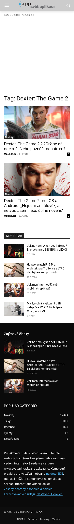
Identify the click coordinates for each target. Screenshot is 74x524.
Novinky (9, 137)
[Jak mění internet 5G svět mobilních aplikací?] (14, 290)
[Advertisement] (37, 56)
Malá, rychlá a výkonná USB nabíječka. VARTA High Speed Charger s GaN (45, 307)
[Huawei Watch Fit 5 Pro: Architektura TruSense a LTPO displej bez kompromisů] (14, 270)
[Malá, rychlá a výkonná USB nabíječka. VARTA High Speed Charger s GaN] (14, 308)
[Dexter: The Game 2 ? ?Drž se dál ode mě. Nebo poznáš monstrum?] (37, 122)
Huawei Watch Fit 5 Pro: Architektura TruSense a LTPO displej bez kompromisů (46, 268)
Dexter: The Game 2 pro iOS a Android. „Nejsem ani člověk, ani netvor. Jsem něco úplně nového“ (34, 205)
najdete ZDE (54, 473)
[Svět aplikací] (37, 5)
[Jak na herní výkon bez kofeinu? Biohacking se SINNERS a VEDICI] (14, 251)
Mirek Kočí (10, 154)
